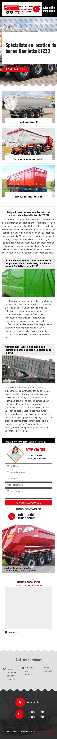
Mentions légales (45, 731)
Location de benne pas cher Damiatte (11, 674)
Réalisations (15, 69)
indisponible (48, 7)
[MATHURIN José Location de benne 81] (14, 9)
